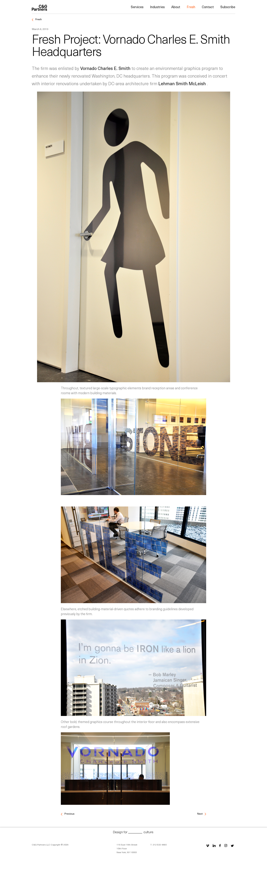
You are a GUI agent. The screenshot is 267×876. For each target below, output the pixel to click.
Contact (208, 6)
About (175, 6)
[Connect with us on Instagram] (226, 845)
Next (200, 814)
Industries (157, 6)
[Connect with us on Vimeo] (208, 845)
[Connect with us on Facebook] (220, 845)
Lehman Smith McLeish (182, 83)
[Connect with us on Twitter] (232, 845)
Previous (69, 814)
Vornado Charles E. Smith (106, 68)
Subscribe (227, 6)
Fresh (191, 6)
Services (137, 6)
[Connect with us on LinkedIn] (214, 845)
